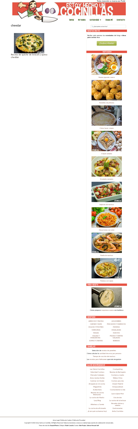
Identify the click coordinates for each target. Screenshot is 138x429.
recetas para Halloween (98, 359)
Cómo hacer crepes (107, 128)
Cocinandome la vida (117, 390)
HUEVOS (116, 333)
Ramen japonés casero (107, 77)
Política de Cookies (66, 420)
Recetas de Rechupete (118, 372)
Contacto (121, 20)
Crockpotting (117, 369)
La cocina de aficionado (97, 408)
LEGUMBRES (116, 321)
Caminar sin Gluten (97, 381)
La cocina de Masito (97, 397)
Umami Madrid (117, 384)
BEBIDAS (116, 341)
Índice (71, 20)
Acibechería (97, 390)
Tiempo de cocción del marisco (104, 356)
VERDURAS (96, 330)
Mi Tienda (82, 20)
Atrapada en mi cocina (97, 384)
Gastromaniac (118, 408)
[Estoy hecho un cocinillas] (69, 11)
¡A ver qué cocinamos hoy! (97, 411)
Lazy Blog (97, 400)
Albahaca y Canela (97, 404)
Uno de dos (117, 397)
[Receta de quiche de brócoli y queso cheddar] (29, 43)
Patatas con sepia (106, 281)
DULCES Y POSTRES (95, 327)
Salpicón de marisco (106, 204)
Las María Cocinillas (97, 369)
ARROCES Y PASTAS (96, 321)
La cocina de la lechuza (117, 400)
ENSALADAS (116, 330)
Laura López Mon (117, 394)
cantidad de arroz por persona (110, 353)
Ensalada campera (106, 179)
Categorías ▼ (95, 20)
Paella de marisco (106, 255)
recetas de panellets (109, 350)
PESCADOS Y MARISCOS (116, 324)
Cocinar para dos (117, 381)
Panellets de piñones (106, 103)
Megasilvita (97, 387)
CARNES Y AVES (96, 324)
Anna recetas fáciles (97, 378)
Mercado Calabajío (97, 375)
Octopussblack (117, 387)
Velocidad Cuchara (97, 372)
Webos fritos (117, 378)
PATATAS (116, 327)
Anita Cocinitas (117, 411)
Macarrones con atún (106, 230)
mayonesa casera (107, 310)
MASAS (96, 333)
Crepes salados (106, 153)
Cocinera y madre (117, 375)
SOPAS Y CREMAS (96, 341)
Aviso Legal (56, 420)
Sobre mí (109, 20)
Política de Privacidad (79, 420)
